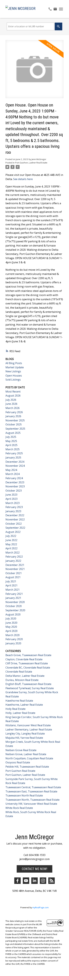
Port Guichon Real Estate (20, 771)
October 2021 (13, 573)
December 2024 (14, 461)
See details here (23, 179)
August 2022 (13, 532)
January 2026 (13, 416)
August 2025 (13, 433)
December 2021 (14, 565)
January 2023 (13, 511)
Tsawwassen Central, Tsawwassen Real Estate (33, 787)
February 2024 (14, 478)
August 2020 (13, 614)
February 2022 (14, 556)
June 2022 (11, 540)
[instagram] (43, 880)
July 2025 (10, 437)
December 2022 (14, 515)
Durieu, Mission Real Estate (22, 680)
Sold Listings (13, 379)
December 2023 (14, 482)
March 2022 (12, 552)
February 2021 (14, 594)
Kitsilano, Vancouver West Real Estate (28, 725)
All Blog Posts (13, 363)
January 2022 (13, 561)
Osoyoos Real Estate (17, 762)
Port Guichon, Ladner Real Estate (31, 162)
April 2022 (11, 548)
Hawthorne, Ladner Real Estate (24, 704)
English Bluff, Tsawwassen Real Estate (28, 684)
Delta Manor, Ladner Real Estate (24, 676)
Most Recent (13, 391)
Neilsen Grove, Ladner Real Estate (25, 754)
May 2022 (11, 544)
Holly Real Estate (15, 709)
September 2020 (15, 610)
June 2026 (11, 404)
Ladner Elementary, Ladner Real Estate (28, 729)
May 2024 (11, 470)
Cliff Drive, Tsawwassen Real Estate (26, 663)
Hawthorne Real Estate (19, 700)
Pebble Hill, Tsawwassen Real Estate (27, 766)
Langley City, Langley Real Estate (25, 733)
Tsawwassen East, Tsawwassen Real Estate (31, 791)
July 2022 (10, 536)
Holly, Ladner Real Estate (20, 713)
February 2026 (14, 412)
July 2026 (10, 400)
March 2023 (12, 503)
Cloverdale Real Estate (18, 671)
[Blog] (51, 880)
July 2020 (10, 618)
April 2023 (11, 499)
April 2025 (11, 445)
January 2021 (13, 598)
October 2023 (13, 490)
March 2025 (12, 449)
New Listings (13, 371)
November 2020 (15, 602)
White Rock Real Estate (19, 808)
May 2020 (11, 627)
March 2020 (12, 635)
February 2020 (14, 639)
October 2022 (13, 523)
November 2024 (15, 466)
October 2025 (13, 424)
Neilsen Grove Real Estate (20, 750)
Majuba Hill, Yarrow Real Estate (24, 738)
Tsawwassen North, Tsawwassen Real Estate (32, 799)
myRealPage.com (40, 907)
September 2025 (15, 428)
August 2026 (13, 395)
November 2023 (15, 486)
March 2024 (12, 474)
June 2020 (11, 622)
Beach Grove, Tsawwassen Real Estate (28, 655)
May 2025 (11, 441)
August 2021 (13, 577)
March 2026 (12, 408)
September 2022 (15, 527)
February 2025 (14, 453)
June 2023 (11, 494)
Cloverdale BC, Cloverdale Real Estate (27, 667)
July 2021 (10, 581)
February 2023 (14, 507)
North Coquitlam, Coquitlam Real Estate (29, 758)
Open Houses (13, 375)
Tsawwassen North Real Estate (24, 795)
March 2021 (12, 589)
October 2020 (13, 606)
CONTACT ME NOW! (34, 869)
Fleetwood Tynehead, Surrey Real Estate (29, 688)
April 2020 (11, 631)
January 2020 (13, 643)
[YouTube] (26, 880)
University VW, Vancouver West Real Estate (31, 803)
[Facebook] (17, 880)
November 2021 (15, 569)
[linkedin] (34, 880)
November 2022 (15, 519)
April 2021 (11, 585)
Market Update (14, 367)
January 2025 (13, 457)
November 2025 (15, 420)
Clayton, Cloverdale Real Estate (24, 659)
